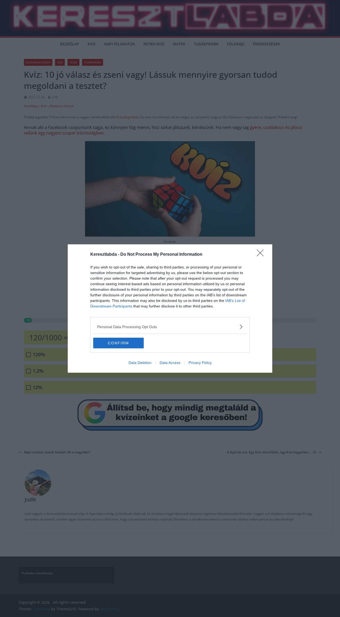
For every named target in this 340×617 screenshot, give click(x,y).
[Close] (262, 255)
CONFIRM (118, 343)
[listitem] (170, 326)
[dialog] (170, 308)
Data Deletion (140, 362)
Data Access (170, 362)
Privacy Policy (200, 362)
